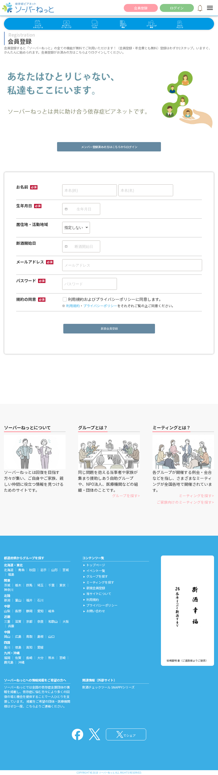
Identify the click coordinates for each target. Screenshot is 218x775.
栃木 (18, 585)
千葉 (51, 585)
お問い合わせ (93, 611)
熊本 (51, 657)
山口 (51, 636)
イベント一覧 (93, 570)
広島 (18, 636)
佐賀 (18, 657)
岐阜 (51, 611)
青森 (21, 569)
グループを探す (125, 495)
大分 (40, 657)
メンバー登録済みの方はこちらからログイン (109, 147)
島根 (40, 636)
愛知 (40, 611)
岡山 (7, 636)
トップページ (93, 565)
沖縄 (21, 662)
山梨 (7, 611)
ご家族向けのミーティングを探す (184, 502)
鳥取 (29, 636)
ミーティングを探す (195, 495)
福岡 (7, 657)
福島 (11, 574)
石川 (40, 600)
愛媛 (40, 647)
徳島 (18, 647)
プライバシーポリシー (100, 305)
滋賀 (18, 621)
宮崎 (62, 657)
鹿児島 (8, 662)
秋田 (32, 569)
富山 (18, 600)
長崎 (29, 657)
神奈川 (8, 589)
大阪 (65, 621)
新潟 (7, 600)
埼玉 (40, 585)
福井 (29, 600)
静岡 (29, 611)
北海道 (8, 569)
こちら (30, 706)
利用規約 (73, 305)
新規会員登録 (109, 328)
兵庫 (11, 626)
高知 (29, 647)
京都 (29, 621)
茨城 (7, 585)
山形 (54, 569)
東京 (62, 585)
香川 (7, 647)
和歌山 (53, 621)
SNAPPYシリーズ (123, 687)
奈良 (40, 621)
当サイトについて (96, 593)
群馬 (29, 585)
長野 (18, 611)
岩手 (43, 569)
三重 (7, 621)
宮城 (65, 569)
